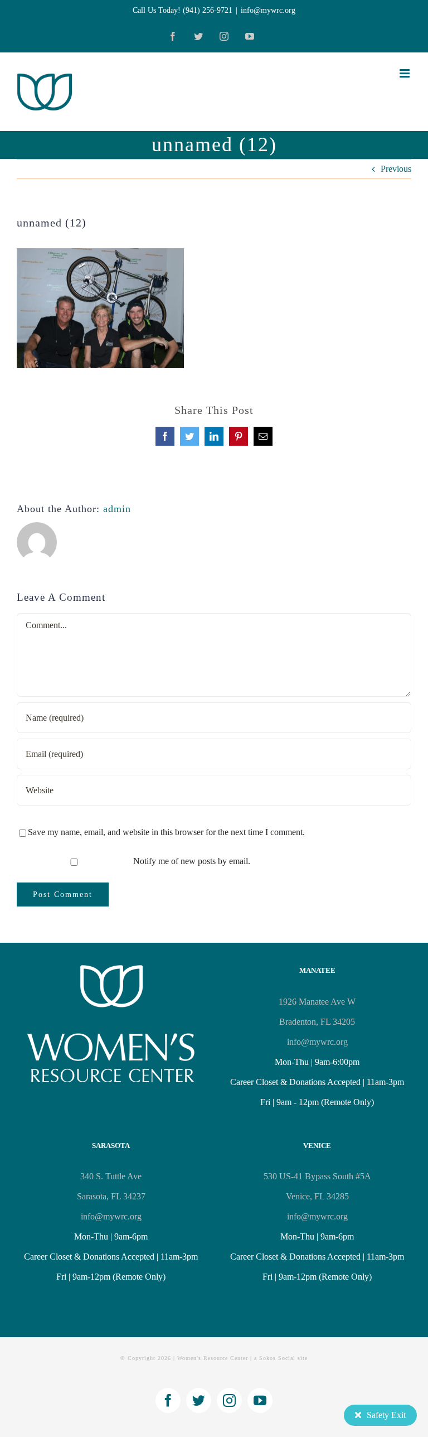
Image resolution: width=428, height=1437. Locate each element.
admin (117, 508)
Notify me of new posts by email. (191, 861)
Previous (396, 168)
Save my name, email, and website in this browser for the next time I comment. (166, 832)
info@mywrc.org (268, 10)
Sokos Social (277, 1358)
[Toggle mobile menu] (405, 73)
